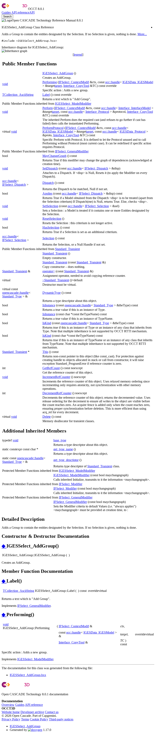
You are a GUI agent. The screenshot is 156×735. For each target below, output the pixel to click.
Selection (48, 238)
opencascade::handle (15, 292)
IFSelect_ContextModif (74, 82)
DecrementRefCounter (57, 393)
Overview (8, 704)
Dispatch (48, 182)
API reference (34, 704)
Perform (47, 108)
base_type (59, 440)
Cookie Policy (39, 719)
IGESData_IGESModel (137, 82)
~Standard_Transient (55, 280)
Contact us (51, 712)
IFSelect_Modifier (70, 484)
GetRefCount (51, 368)
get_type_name (63, 449)
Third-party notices (61, 719)
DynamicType (51, 292)
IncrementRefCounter (56, 377)
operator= (48, 271)
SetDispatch (50, 168)
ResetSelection (51, 218)
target (58, 85)
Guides (6, 12)
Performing (49, 82)
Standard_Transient (67, 249)
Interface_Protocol (97, 111)
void (5, 84)
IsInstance (48, 305)
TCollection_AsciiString (18, 94)
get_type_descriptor (66, 460)
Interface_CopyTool (76, 85)
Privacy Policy (11, 719)
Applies (47, 193)
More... (142, 34)
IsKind (46, 323)
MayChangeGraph (54, 156)
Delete (46, 416)
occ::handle (112, 82)
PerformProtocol (53, 128)
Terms (25, 719)
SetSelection (50, 206)
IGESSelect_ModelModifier (73, 103)
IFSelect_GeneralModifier (72, 151)
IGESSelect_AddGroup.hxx (28, 675)
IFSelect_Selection (97, 206)
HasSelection (50, 227)
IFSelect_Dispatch (96, 168)
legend (78, 54)
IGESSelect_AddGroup (57, 73)
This (45, 352)
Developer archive (32, 712)
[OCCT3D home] (14, 9)
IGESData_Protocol (132, 131)
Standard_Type (12, 296)
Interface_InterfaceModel (134, 108)
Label (46, 94)
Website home (11, 712)
